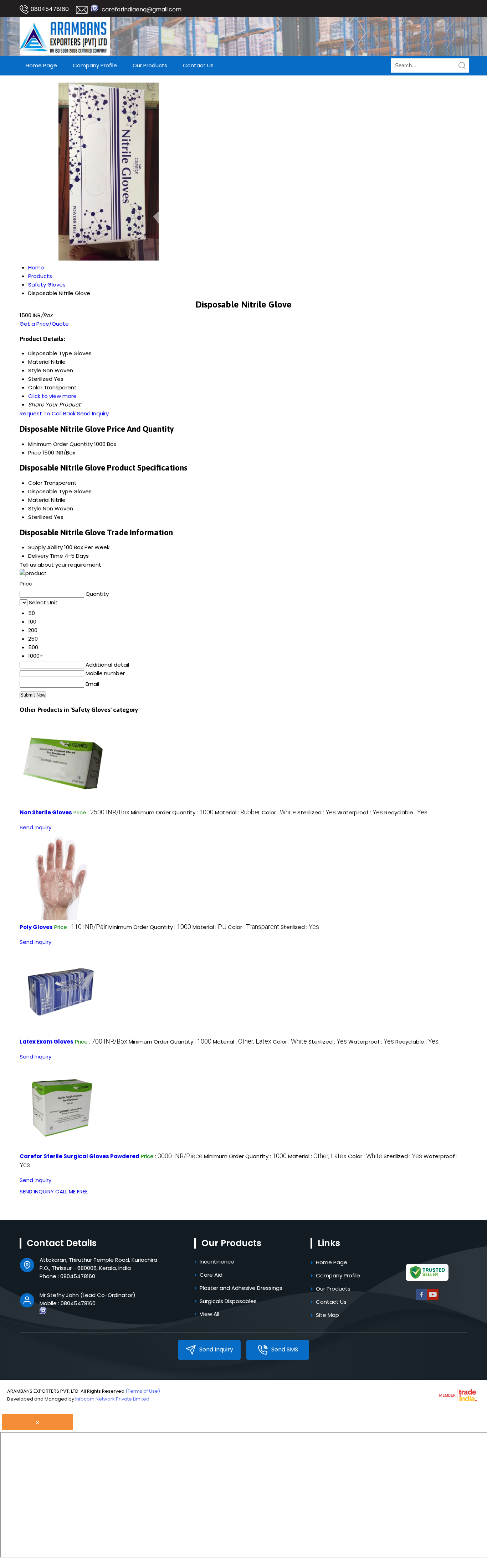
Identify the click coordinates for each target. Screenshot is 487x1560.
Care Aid (211, 1274)
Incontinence (217, 1261)
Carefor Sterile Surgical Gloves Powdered (79, 1156)
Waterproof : (360, 812)
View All (209, 1314)
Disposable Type (50, 491)
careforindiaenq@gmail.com (141, 9)
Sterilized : (316, 812)
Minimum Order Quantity (60, 444)
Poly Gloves (36, 927)
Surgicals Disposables (228, 1301)
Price (34, 452)
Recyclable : (405, 812)
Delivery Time (45, 556)
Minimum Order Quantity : (172, 812)
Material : (237, 812)
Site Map (327, 1315)
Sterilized (40, 517)
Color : (279, 812)
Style (34, 508)
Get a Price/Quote (44, 323)
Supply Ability (45, 547)
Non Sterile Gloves (46, 812)
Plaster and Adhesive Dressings (241, 1288)
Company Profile (95, 65)
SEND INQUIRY (37, 1191)
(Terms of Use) (142, 1391)
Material (39, 500)
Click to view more (52, 396)
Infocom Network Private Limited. (112, 1399)
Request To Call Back (48, 413)
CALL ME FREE (71, 1191)
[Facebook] (421, 1299)
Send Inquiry (93, 413)
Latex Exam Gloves (46, 1041)
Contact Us (198, 65)
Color (35, 483)
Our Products (150, 65)
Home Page (41, 65)
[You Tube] (433, 1299)
